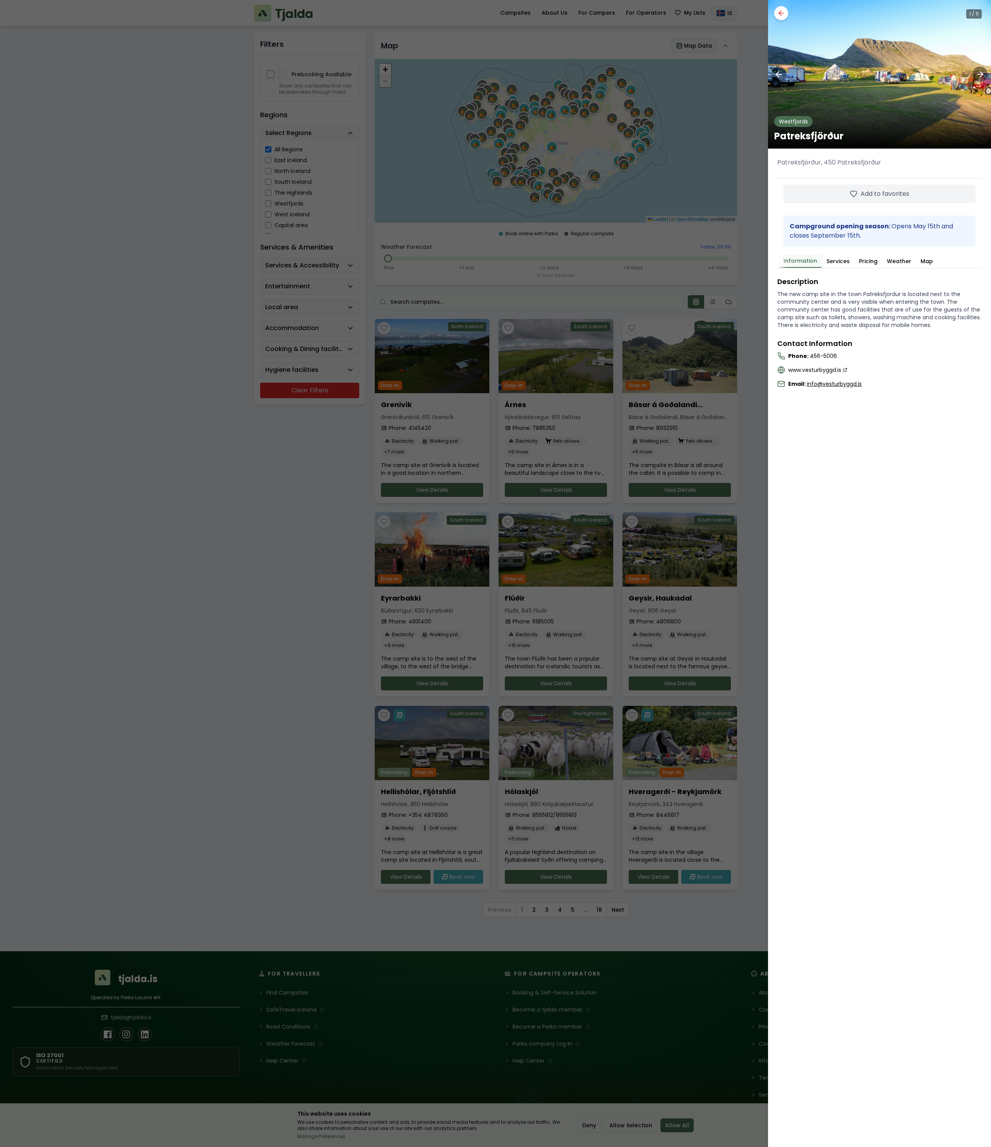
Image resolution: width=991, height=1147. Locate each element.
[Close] (781, 13)
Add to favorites (885, 193)
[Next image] (980, 74)
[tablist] (879, 260)
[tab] (800, 261)
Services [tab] (838, 261)
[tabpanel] (879, 332)
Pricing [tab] (868, 261)
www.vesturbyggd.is (814, 370)
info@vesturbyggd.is (834, 384)
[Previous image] (779, 74)
